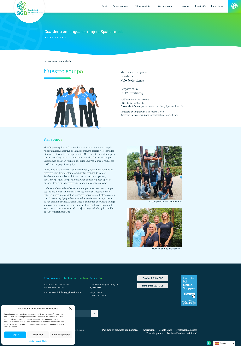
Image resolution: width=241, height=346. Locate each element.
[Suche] (94, 313)
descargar (185, 6)
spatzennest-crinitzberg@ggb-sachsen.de (161, 106)
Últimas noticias (143, 6)
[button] (70, 308)
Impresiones (217, 6)
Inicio (105, 6)
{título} (31, 341)
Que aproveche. (165, 6)
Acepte (15, 334)
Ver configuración (61, 334)
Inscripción (200, 6)
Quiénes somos (120, 6)
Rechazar (38, 334)
